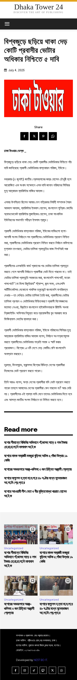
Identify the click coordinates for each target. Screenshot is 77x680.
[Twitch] (43, 670)
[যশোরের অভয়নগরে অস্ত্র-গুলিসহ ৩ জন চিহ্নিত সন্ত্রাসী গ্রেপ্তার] (21, 586)
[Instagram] (24, 670)
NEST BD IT (40, 660)
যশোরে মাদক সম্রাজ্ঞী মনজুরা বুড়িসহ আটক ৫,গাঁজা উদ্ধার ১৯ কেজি (56, 557)
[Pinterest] (43, 136)
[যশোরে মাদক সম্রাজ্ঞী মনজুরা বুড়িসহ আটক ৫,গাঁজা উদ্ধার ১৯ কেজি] (56, 534)
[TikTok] (34, 670)
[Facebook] (24, 136)
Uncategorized (13, 548)
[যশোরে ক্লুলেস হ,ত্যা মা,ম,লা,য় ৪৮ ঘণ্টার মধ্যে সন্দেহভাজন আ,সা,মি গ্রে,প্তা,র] (56, 586)
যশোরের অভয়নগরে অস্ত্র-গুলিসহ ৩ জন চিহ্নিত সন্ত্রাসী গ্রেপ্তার (37, 469)
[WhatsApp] (53, 136)
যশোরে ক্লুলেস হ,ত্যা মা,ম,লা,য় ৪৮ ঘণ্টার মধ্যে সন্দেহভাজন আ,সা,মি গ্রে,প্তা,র (56, 608)
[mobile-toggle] (7, 23)
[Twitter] (34, 136)
